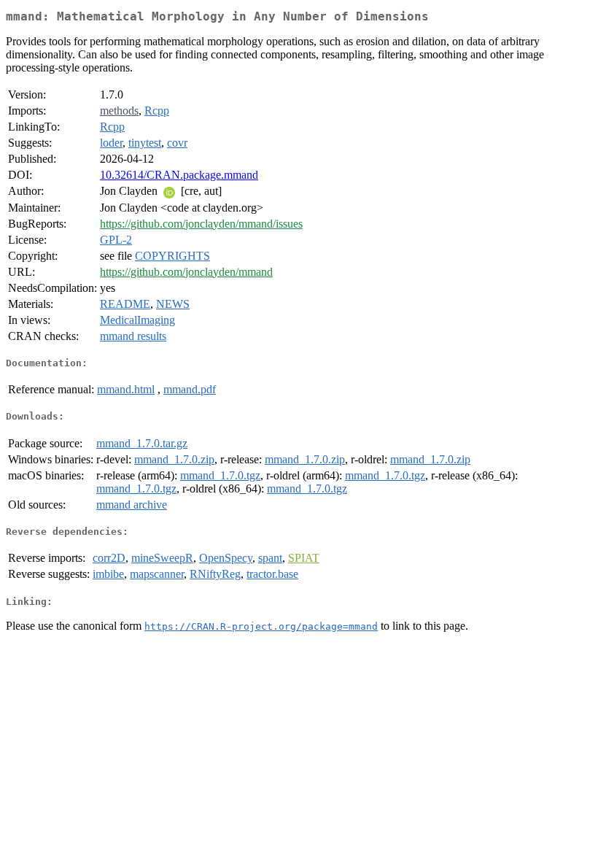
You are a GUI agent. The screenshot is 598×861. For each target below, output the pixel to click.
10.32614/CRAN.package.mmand (179, 175)
